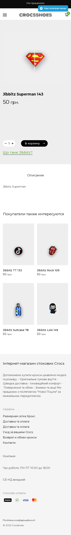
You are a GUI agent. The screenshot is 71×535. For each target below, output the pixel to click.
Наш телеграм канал (55, 8)
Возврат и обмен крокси (20, 437)
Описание (35, 175)
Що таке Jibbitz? (18, 152)
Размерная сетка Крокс (19, 416)
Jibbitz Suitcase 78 (16, 330)
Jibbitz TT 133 (12, 270)
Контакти (9, 442)
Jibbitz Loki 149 (47, 330)
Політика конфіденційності (19, 520)
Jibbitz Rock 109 (48, 270)
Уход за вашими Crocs (18, 432)
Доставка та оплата (16, 421)
